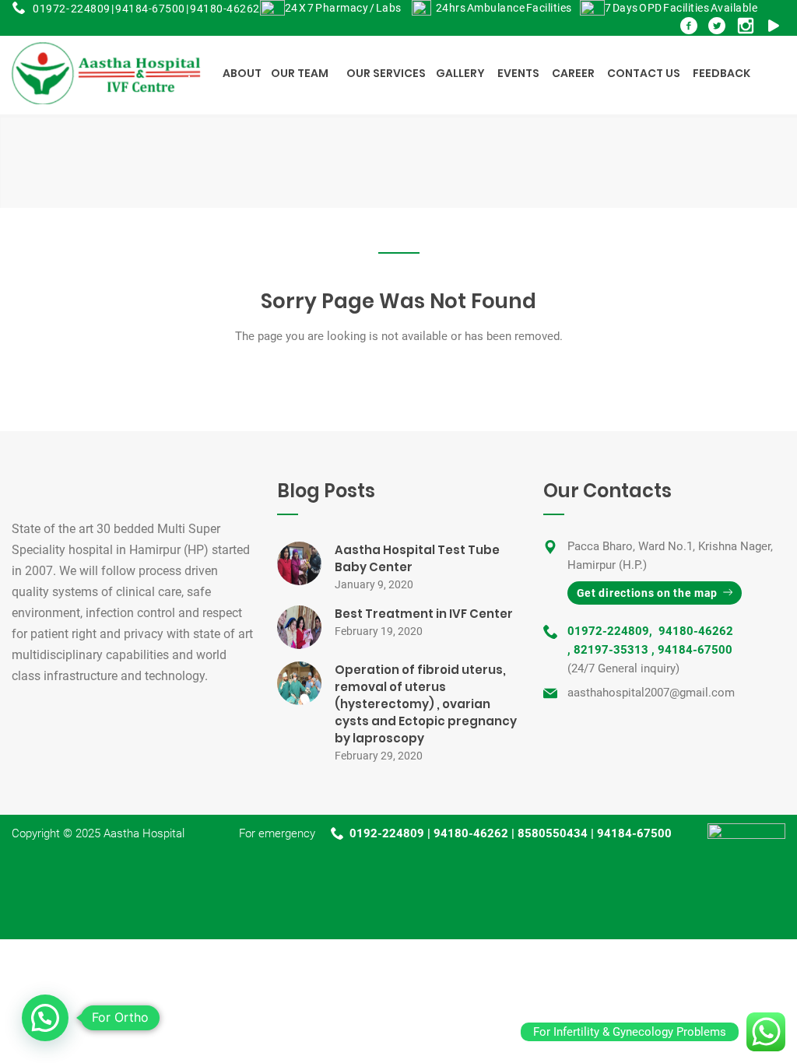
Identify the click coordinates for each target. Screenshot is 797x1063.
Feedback (721, 73)
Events (518, 73)
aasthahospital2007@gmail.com (651, 693)
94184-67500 (150, 8)
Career (573, 73)
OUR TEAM (299, 73)
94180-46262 (225, 8)
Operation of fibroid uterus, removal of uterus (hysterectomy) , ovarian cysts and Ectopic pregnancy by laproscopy (426, 703)
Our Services (386, 73)
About (242, 73)
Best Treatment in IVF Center (424, 613)
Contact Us (643, 73)
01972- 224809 (72, 8)
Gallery (460, 73)
